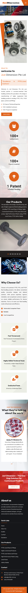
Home (2, 526)
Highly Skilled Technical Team (14, 361)
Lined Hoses (4, 559)
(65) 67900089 (8, 579)
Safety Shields (5, 562)
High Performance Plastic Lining (9, 556)
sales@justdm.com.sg (10, 577)
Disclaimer (4, 537)
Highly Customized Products (8, 550)
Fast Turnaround (14, 336)
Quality (3, 531)
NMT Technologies (17, 591)
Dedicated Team (14, 386)
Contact (3, 534)
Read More (7, 246)
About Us (3, 528)
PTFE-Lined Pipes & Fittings (13, 241)
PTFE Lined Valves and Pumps (9, 553)
